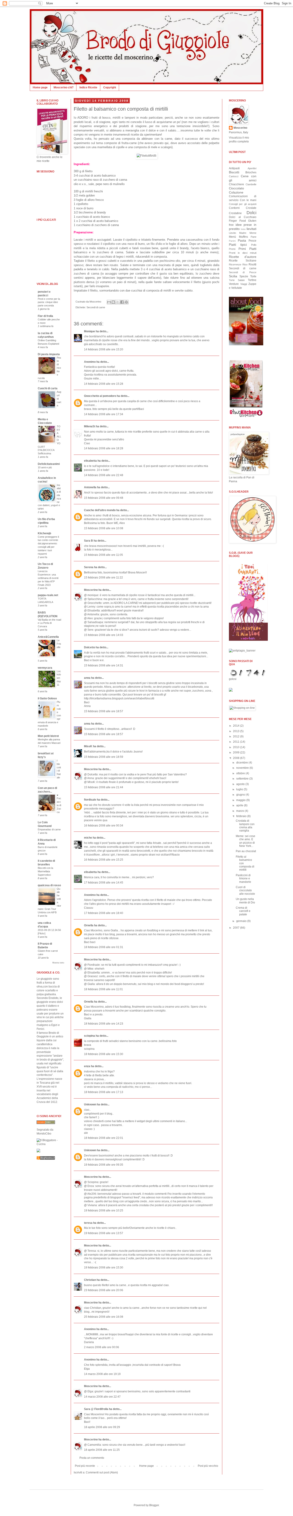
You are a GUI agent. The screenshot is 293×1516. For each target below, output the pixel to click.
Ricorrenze (235, 264)
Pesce (252, 240)
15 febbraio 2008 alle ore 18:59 (103, 756)
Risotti (252, 264)
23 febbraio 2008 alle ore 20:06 (103, 1290)
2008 (236, 758)
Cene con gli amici (242, 178)
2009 (236, 752)
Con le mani (248, 200)
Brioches (250, 172)
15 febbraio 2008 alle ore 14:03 (103, 635)
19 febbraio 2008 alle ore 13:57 (103, 1233)
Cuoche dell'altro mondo (100, 510)
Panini (232, 241)
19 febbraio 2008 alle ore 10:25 (103, 1210)
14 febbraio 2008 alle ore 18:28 (103, 448)
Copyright (109, 87)
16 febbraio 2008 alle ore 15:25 (103, 859)
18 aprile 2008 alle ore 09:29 (102, 1427)
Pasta (242, 240)
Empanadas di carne (49, 829)
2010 (236, 747)
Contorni (234, 208)
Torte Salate (237, 280)
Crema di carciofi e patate (243, 911)
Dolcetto (89, 647)
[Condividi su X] (117, 302)
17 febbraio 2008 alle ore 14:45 (103, 882)
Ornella (88, 925)
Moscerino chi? (63, 87)
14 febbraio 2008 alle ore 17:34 (103, 414)
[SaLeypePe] (38, 1151)
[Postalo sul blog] (113, 302)
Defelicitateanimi (49, 464)
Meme (253, 233)
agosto (240, 784)
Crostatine (235, 213)
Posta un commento (91, 1457)
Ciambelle (251, 184)
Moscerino (91, 590)
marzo (240, 811)
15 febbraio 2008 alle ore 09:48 (103, 497)
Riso (244, 264)
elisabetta (90, 460)
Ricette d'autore (242, 257)
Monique (89, 331)
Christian (90, 1280)
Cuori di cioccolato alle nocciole (245, 890)
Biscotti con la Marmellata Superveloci (45, 871)
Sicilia (233, 276)
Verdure (234, 284)
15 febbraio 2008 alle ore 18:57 (103, 711)
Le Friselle (59, 644)
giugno (241, 794)
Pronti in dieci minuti (242, 252)
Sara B (88, 540)
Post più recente (85, 1465)
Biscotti (234, 172)
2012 (236, 736)
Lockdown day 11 (59, 678)
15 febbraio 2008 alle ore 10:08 (103, 528)
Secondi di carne (96, 307)
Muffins (243, 236)
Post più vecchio (208, 1465)
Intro (243, 229)
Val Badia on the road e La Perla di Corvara (49, 623)
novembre (243, 767)
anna (87, 677)
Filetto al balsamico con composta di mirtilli (121, 109)
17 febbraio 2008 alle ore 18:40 (103, 913)
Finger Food (237, 220)
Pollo (253, 244)
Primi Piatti (247, 249)
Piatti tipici (238, 244)
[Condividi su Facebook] (122, 302)
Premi (232, 249)
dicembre (242, 762)
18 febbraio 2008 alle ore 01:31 (103, 947)
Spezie (243, 276)
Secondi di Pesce (242, 272)
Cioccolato (236, 188)
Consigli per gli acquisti (242, 204)
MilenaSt (89, 426)
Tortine (252, 280)
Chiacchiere (236, 184)
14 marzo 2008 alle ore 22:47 (102, 1396)
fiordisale (90, 799)
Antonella (90, 487)
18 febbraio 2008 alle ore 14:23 (103, 1023)
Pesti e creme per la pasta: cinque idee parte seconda (49, 302)
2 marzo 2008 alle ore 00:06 (101, 1347)
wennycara (45, 667)
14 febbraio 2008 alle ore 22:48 (103, 475)
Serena (88, 567)
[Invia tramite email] (109, 302)
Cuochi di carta (47, 388)
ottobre (241, 773)
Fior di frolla (45, 316)
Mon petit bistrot (48, 736)
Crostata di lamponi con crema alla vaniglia (245, 825)
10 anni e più (45, 467)
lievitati (251, 229)
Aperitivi (252, 168)
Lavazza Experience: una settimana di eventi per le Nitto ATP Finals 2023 (48, 578)
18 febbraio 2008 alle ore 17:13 (103, 1092)
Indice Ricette (88, 87)
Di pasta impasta (49, 354)
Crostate (251, 208)
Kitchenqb (44, 533)
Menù (232, 236)
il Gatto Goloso (47, 698)
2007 (236, 927)
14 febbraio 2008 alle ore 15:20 (103, 349)
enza (87, 1066)
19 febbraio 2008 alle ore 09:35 (103, 1164)
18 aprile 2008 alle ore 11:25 (102, 1449)
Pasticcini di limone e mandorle (243, 878)
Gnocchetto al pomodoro (100, 396)
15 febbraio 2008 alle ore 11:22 (103, 577)
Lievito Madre (237, 233)
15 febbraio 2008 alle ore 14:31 (103, 665)
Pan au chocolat (246, 851)
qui (166, 143)
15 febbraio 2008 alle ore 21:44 (103, 787)
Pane (253, 236)
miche (88, 837)
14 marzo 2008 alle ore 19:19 (102, 1374)
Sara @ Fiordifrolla (96, 1409)
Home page (40, 87)
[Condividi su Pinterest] (126, 302)
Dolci (251, 212)
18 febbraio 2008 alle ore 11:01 (103, 989)
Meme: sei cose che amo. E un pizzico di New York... (245, 841)
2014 (236, 725)
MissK (88, 746)
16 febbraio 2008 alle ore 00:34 (103, 825)
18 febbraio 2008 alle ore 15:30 (103, 1054)
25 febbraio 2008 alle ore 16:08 (103, 1316)
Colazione (236, 192)
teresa (88, 1222)
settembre (242, 778)
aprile (240, 805)
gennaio (241, 921)
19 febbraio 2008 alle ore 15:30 (103, 1267)
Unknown (90, 1104)
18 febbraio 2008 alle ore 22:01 (103, 1138)
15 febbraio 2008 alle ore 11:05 (103, 554)
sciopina (89, 1035)
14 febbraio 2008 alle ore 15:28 (103, 383)
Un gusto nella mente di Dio (245, 900)
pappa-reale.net (48, 595)
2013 (236, 731)
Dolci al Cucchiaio (242, 217)
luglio (240, 789)
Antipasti (234, 168)
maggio (241, 800)
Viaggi (243, 284)
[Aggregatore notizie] (46, 1158)
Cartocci (233, 176)
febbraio (241, 816)
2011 (236, 741)
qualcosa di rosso (49, 885)
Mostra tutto (58, 963)
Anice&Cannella (48, 636)
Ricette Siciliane (242, 260)
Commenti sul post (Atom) (102, 1472)
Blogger (154, 1505)
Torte (253, 276)
